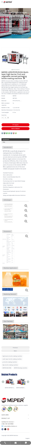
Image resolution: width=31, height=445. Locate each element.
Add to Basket (15, 128)
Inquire (16, 125)
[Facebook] (2, 429)
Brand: (3, 96)
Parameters (6, 139)
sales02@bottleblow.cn (10, 426)
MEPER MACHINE (6, 368)
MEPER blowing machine (20, 368)
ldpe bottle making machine (10, 365)
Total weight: (5, 112)
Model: (3, 98)
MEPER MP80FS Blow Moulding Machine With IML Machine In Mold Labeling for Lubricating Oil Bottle (21, 387)
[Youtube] (8, 429)
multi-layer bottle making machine (12, 359)
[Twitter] (5, 429)
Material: (4, 100)
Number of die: (6, 107)
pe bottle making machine (9, 362)
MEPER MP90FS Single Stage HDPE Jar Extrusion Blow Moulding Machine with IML (10, 387)
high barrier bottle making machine (12, 356)
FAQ (4, 142)
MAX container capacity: (6, 104)
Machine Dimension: (7, 110)
